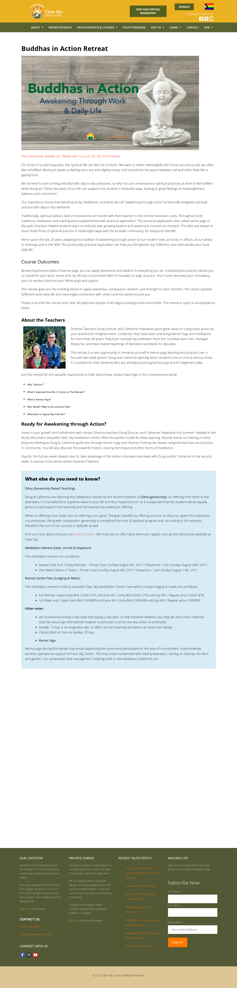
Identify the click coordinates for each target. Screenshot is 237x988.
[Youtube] (211, 19)
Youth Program (134, 27)
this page (84, 156)
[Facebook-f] (201, 19)
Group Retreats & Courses (95, 27)
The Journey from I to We (138, 946)
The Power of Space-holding (140, 886)
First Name (174, 891)
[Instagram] (206, 19)
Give (207, 27)
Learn (174, 27)
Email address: (176, 922)
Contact (193, 27)
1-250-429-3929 (29, 926)
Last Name (174, 905)
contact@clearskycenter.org (36, 934)
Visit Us (156, 27)
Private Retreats (60, 27)
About (35, 27)
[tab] (118, 384)
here (27, 909)
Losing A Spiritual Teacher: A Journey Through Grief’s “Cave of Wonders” (142, 873)
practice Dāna (84, 534)
